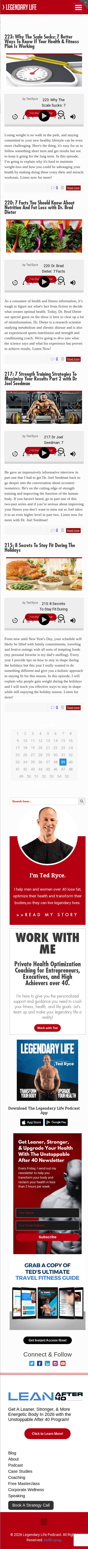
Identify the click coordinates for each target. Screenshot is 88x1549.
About (13, 1459)
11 (33, 741)
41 (18, 769)
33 (18, 762)
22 (55, 748)
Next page (41, 785)
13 (48, 741)
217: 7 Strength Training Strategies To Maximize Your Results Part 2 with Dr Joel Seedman (41, 378)
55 (67, 776)
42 (25, 769)
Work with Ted (47, 1028)
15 (63, 741)
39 (63, 762)
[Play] (45, 116)
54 (59, 776)
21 (48, 748)
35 (33, 762)
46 (55, 769)
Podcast (15, 1465)
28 (40, 755)
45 (48, 769)
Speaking (16, 1496)
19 (33, 748)
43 (33, 769)
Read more (73, 188)
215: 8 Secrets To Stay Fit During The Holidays (40, 548)
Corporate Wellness (26, 1489)
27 (33, 755)
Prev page (46, 725)
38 (55, 762)
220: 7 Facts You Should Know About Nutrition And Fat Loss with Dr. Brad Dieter (39, 207)
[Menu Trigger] (78, 7)
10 (25, 741)
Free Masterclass (24, 1483)
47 (63, 769)
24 (71, 748)
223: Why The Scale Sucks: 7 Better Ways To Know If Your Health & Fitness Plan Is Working (42, 41)
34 (25, 762)
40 (71, 762)
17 (18, 748)
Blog (12, 1453)
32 (71, 755)
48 (71, 769)
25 (18, 755)
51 (36, 776)
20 (40, 748)
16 (71, 741)
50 (29, 776)
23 (63, 748)
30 (55, 755)
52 (44, 776)
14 (55, 741)
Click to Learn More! (47, 1433)
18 (25, 748)
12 (40, 741)
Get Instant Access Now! (48, 1340)
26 (25, 755)
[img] (15, 116)
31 (63, 755)
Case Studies (20, 1471)
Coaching (16, 1477)
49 (21, 776)
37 (48, 762)
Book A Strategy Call (31, 1505)
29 (48, 755)
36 (40, 762)
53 (52, 776)
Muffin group (53, 1540)
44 (40, 769)
